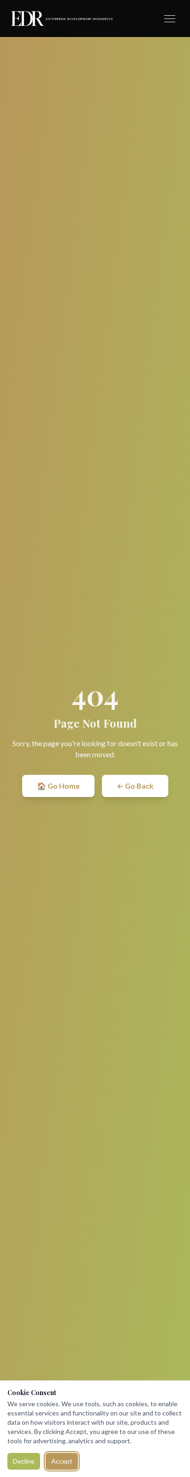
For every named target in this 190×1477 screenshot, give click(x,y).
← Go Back (135, 785)
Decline (24, 1461)
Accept (61, 1461)
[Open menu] (169, 19)
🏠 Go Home (58, 785)
